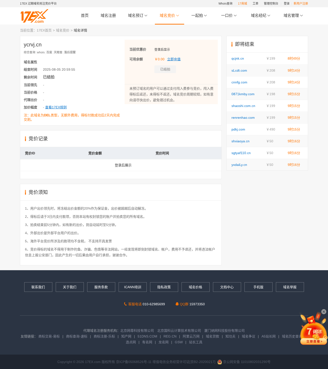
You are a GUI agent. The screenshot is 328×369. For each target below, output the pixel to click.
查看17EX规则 (56, 107)
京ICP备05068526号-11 (134, 362)
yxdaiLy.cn (239, 165)
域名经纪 (258, 15)
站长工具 (195, 342)
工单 (255, 3)
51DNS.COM (147, 336)
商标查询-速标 (77, 336)
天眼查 (58, 52)
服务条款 (101, 287)
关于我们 (69, 287)
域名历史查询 (292, 336)
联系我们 (38, 287)
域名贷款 (212, 336)
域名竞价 (168, 15)
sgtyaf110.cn (241, 153)
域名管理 (292, 15)
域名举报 (290, 287)
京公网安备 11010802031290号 (246, 362)
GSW (179, 342)
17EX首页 (44, 30)
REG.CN (170, 336)
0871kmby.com (243, 94)
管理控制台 (271, 3)
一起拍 (197, 15)
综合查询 (29, 52)
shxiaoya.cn (240, 141)
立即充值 (174, 59)
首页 (85, 15)
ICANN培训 (132, 287)
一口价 (227, 15)
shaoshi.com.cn (243, 106)
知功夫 (230, 336)
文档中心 (227, 287)
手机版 (258, 287)
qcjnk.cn (237, 58)
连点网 (131, 342)
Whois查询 (225, 3)
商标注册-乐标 (104, 336)
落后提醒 (70, 52)
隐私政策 (164, 287)
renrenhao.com (243, 117)
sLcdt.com (239, 70)
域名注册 (108, 15)
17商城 (242, 3)
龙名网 (163, 342)
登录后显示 (162, 49)
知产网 (126, 336)
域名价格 (195, 287)
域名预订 (136, 15)
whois (41, 52)
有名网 (147, 342)
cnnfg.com (239, 82)
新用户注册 (301, 3)
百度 (49, 52)
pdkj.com (238, 129)
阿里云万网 (191, 336)
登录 (287, 3)
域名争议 (249, 336)
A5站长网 (268, 336)
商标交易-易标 (49, 336)
